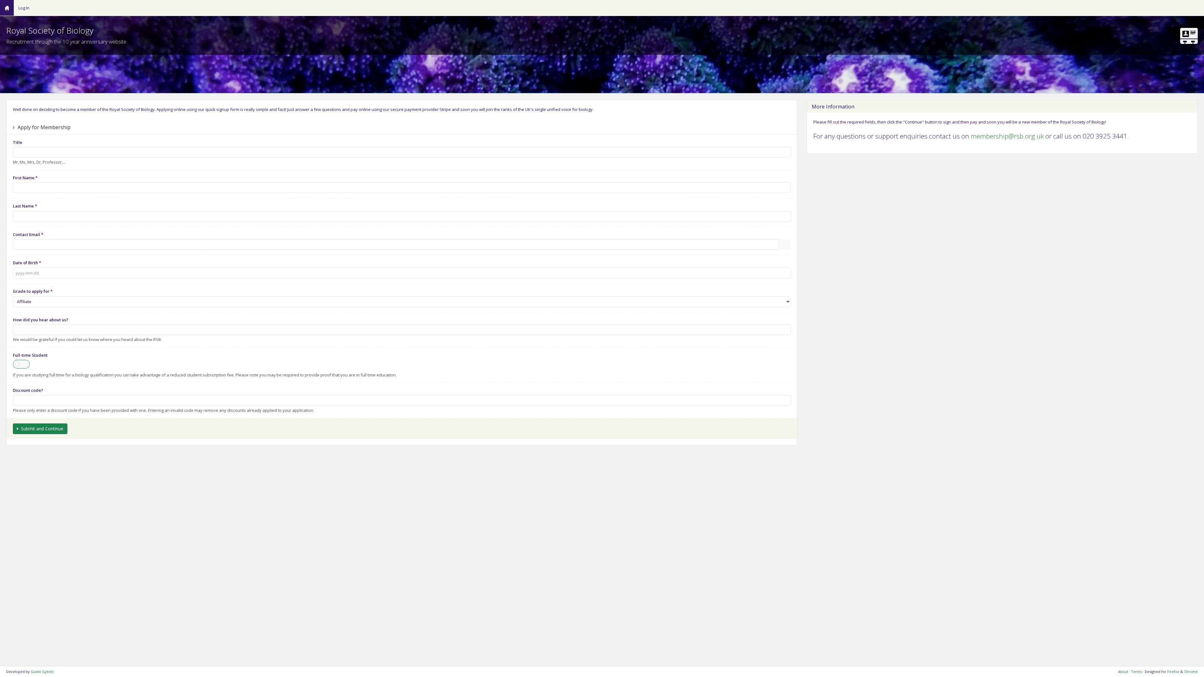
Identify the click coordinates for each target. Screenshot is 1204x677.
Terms (1136, 671)
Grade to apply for (33, 291)
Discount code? (28, 390)
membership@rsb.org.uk (1007, 136)
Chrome (1191, 671)
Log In (23, 8)
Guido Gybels (42, 671)
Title (17, 142)
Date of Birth (27, 262)
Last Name (25, 206)
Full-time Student (30, 355)
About (1123, 671)
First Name (25, 178)
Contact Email (28, 234)
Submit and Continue (40, 429)
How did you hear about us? (40, 320)
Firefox (1173, 671)
